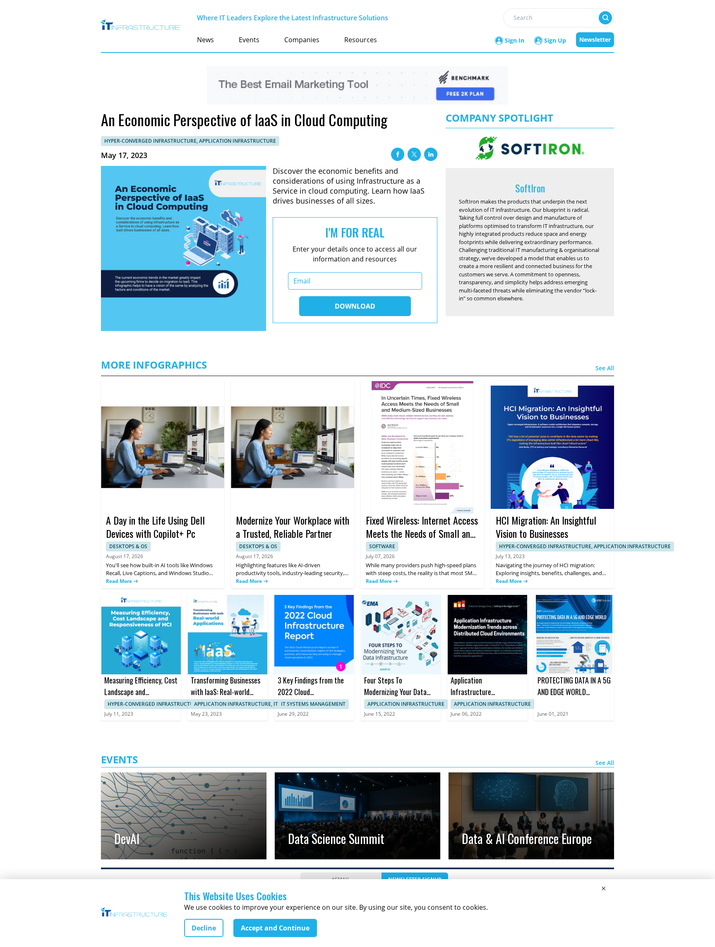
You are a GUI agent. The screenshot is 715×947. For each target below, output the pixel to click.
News (205, 39)
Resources (360, 39)
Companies (301, 39)
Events (249, 39)
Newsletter (595, 39)
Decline (204, 928)
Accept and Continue (275, 928)
